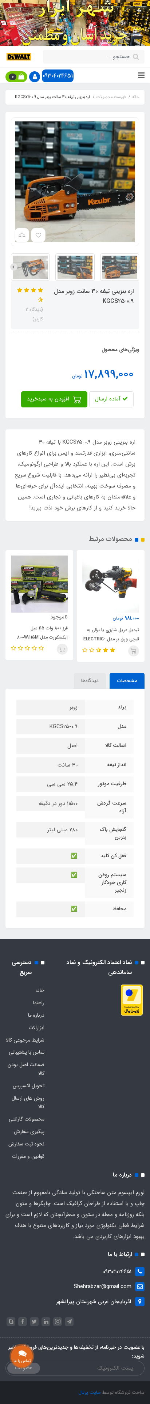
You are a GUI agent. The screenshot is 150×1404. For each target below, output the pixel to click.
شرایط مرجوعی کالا (25, 1040)
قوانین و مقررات (28, 1156)
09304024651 (58, 75)
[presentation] (136, 267)
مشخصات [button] (127, 681)
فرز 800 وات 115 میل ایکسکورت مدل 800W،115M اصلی (42, 637)
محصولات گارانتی (26, 1119)
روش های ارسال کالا (28, 1102)
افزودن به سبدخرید (49, 399)
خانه (39, 990)
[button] (34, 76)
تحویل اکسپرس (28, 1086)
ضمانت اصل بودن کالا (26, 1069)
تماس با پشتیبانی (26, 1052)
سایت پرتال (89, 1392)
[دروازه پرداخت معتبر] (132, 999)
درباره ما (36, 1015)
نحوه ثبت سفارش (26, 1144)
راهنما (38, 1003)
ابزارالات (36, 1028)
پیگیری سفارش (29, 1132)
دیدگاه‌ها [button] (90, 681)
